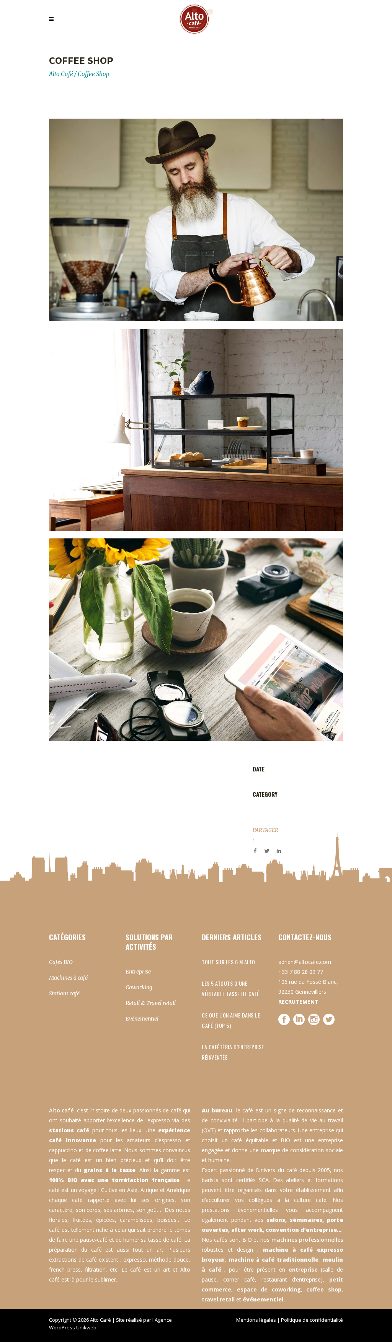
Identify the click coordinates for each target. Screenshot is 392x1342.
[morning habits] (196, 639)
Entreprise (138, 971)
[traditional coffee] (196, 220)
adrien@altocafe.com (304, 961)
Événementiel (142, 1018)
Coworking (139, 987)
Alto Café (61, 74)
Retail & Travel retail (151, 1003)
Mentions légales (256, 1319)
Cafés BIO (61, 962)
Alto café (61, 1110)
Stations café (64, 993)
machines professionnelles (307, 1239)
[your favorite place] (196, 430)
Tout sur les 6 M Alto (228, 962)
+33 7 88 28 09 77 (300, 971)
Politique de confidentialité (312, 1319)
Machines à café (68, 977)
